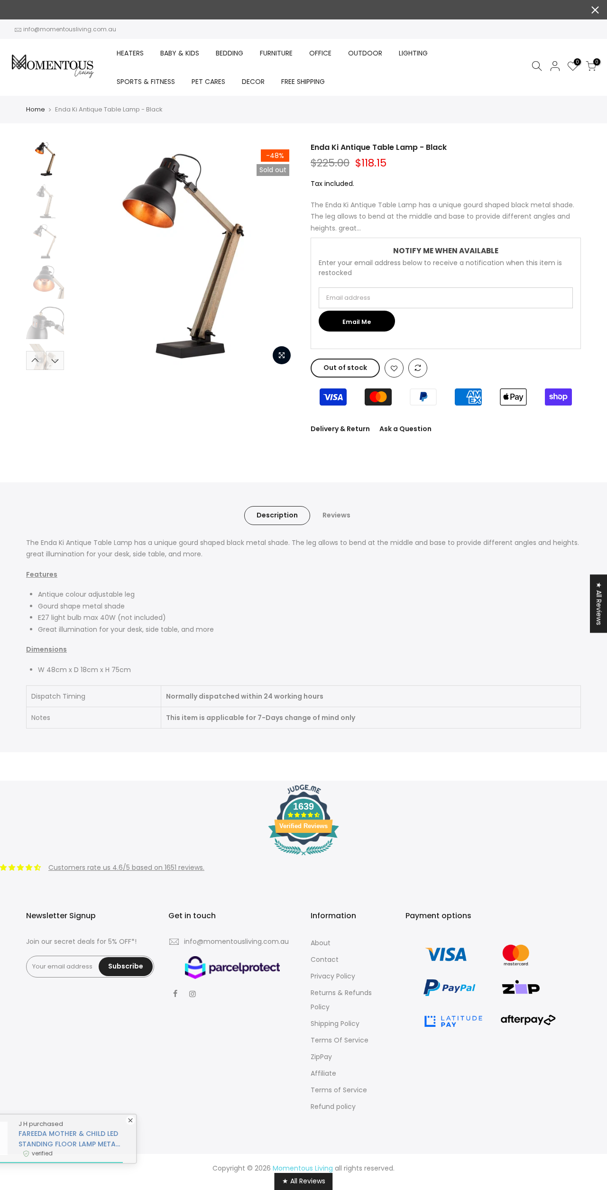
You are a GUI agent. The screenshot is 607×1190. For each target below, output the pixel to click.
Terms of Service (339, 1090)
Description (277, 515)
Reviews (336, 515)
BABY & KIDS (179, 53)
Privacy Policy (333, 976)
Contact (325, 959)
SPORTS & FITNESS (146, 81)
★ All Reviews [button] (599, 603)
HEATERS (130, 53)
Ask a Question (405, 429)
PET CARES (208, 81)
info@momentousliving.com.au (69, 29)
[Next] (279, 256)
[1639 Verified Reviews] (303, 857)
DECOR (253, 81)
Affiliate (323, 1073)
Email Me (356, 322)
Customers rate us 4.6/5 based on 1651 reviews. (126, 867)
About (321, 943)
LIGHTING (413, 53)
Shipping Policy (335, 1023)
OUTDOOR (365, 53)
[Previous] (85, 256)
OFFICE (320, 53)
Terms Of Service (339, 1040)
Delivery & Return (340, 429)
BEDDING (229, 53)
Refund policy (333, 1106)
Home (35, 109)
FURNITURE (276, 53)
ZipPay (321, 1056)
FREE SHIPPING (303, 81)
